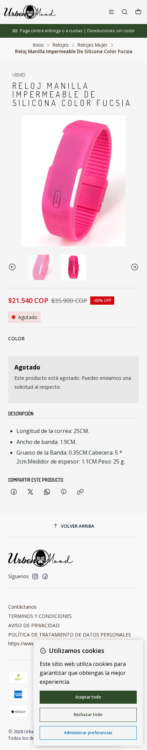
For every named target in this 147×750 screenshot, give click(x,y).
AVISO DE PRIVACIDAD (33, 625)
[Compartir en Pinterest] (63, 492)
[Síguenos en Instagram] (35, 576)
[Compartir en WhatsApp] (47, 492)
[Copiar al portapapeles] (80, 492)
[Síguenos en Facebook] (45, 576)
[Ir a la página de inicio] (30, 12)
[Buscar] (124, 12)
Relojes (61, 45)
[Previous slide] (13, 267)
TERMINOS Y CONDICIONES (40, 616)
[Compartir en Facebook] (13, 492)
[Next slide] (134, 267)
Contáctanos (22, 606)
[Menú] (111, 12)
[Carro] (138, 12)
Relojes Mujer (92, 45)
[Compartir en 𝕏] (30, 492)
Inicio (38, 45)
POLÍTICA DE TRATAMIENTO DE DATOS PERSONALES (69, 634)
